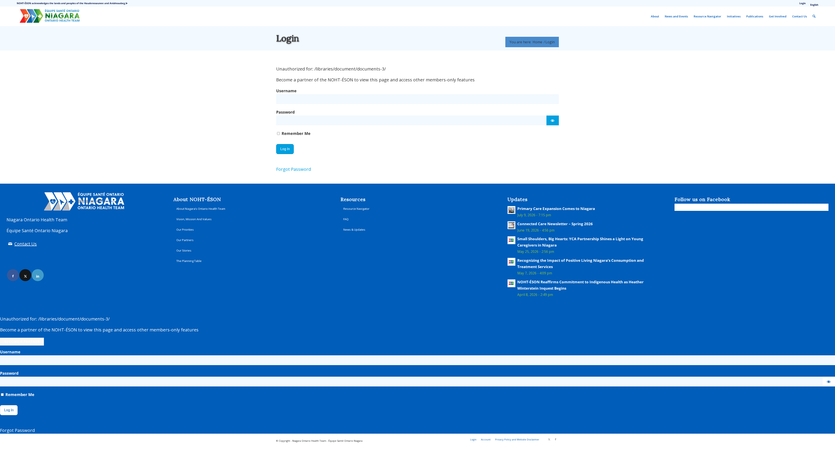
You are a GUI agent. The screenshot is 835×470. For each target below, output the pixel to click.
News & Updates (354, 230)
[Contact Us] (10, 244)
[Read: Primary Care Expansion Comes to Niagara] (511, 210)
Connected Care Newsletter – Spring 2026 (555, 223)
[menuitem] (802, 3)
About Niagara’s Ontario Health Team (200, 209)
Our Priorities (185, 230)
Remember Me (296, 133)
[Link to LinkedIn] (38, 275)
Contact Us (25, 244)
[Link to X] (25, 275)
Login (802, 3)
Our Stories (183, 250)
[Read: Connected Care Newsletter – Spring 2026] (511, 225)
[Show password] (552, 120)
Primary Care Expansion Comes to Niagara (556, 208)
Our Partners (185, 240)
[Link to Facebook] (13, 275)
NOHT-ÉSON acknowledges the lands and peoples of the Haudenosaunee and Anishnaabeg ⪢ (72, 3)
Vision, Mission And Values (194, 219)
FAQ (346, 219)
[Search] (814, 16)
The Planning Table (189, 261)
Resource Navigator (356, 209)
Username (286, 90)
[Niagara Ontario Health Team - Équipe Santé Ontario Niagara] (49, 16)
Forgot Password (293, 169)
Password (285, 112)
